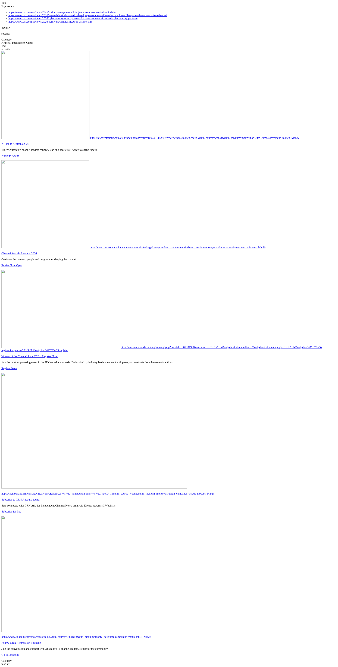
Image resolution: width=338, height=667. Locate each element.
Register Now (9, 368)
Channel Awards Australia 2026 (19, 253)
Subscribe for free (11, 511)
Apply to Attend (10, 155)
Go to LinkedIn (10, 654)
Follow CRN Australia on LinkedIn (21, 642)
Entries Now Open (11, 265)
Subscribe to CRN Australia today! (20, 499)
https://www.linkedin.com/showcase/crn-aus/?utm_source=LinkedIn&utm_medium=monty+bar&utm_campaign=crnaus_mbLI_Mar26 (76, 636)
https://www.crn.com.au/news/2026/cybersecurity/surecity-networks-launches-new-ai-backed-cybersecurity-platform (72, 18)
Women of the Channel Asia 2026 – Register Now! (29, 356)
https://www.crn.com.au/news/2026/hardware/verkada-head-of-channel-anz (50, 21)
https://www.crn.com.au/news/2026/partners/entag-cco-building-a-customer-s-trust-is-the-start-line (62, 12)
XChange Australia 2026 (15, 143)
